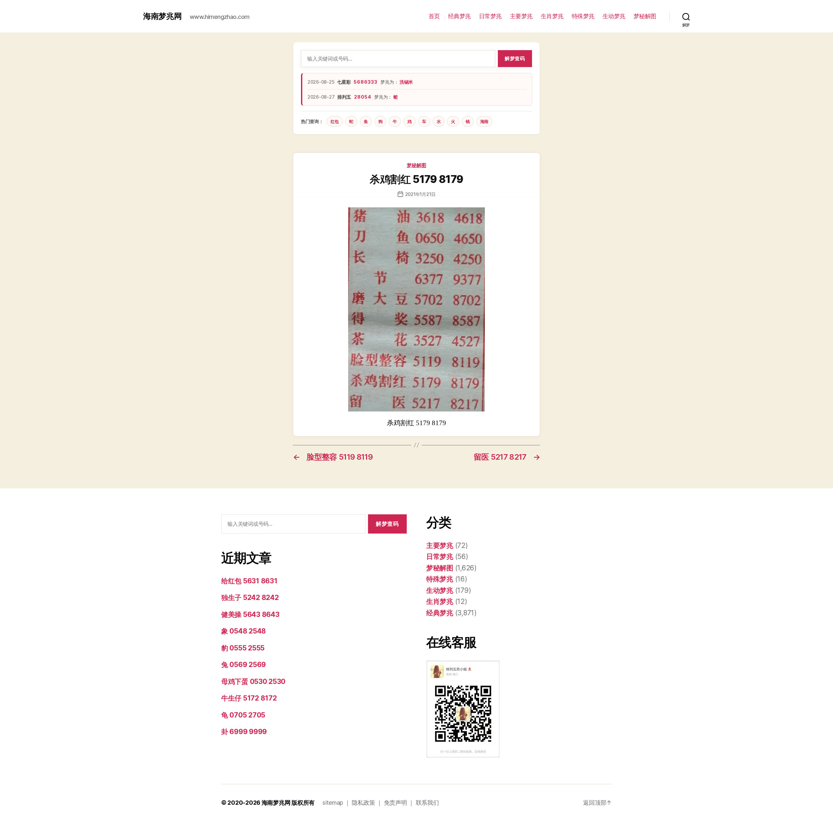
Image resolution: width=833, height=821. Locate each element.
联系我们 (427, 802)
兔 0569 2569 (243, 665)
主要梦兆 (521, 16)
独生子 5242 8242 (250, 597)
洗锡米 (406, 82)
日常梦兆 (490, 16)
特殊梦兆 (583, 16)
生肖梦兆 (552, 16)
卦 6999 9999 (244, 732)
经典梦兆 (459, 16)
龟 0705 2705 (243, 715)
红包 (335, 121)
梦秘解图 (645, 16)
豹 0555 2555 (243, 648)
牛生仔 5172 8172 (249, 698)
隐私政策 (363, 802)
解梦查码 (515, 58)
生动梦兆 (614, 16)
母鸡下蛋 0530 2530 (253, 681)
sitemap (332, 802)
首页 (434, 16)
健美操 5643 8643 (250, 614)
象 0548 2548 (243, 631)
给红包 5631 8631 (249, 581)
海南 (484, 121)
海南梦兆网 (162, 16)
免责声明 (395, 802)
